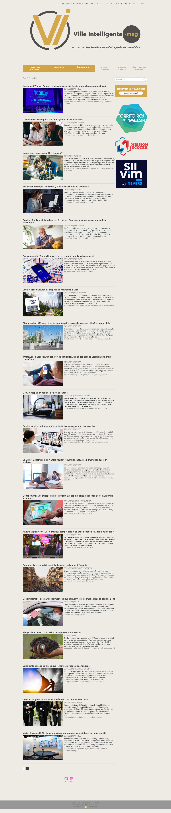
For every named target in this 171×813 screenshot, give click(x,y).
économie (75, 682)
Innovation (59, 68)
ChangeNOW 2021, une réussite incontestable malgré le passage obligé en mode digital (67, 323)
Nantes (95, 478)
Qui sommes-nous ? (75, 4)
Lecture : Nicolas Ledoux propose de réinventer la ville (50, 290)
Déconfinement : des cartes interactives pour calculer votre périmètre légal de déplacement (69, 599)
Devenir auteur (131, 4)
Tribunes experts (121, 69)
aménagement (69, 305)
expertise (84, 408)
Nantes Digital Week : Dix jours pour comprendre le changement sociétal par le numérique (68, 532)
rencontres (104, 749)
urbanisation (96, 305)
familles (88, 478)
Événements (83, 68)
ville (96, 442)
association (68, 648)
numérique (68, 202)
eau (78, 408)
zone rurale (103, 442)
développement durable (85, 339)
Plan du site (78, 807)
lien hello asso (140, 797)
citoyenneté (78, 648)
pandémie (80, 305)
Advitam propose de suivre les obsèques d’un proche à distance (55, 699)
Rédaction (108, 4)
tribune (104, 408)
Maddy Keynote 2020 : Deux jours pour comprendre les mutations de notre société (64, 733)
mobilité (85, 581)
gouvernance (107, 102)
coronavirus (68, 442)
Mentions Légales (93, 4)
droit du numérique (71, 375)
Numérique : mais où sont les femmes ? (43, 153)
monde (95, 682)
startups (74, 751)
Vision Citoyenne (104, 69)
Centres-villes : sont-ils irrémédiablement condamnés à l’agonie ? (56, 565)
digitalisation (79, 478)
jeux (78, 272)
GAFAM (91, 375)
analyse (67, 135)
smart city (75, 135)
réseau (91, 408)
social (110, 478)
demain (72, 339)
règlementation (69, 717)
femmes (89, 102)
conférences (69, 749)
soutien (90, 272)
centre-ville (68, 581)
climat (66, 339)
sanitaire (80, 717)
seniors (82, 514)
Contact (144, 4)
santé (106, 648)
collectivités (68, 478)
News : (3, 63)
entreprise (83, 375)
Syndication (92, 807)
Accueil (61, 4)
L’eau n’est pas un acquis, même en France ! (45, 393)
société (67, 104)
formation (97, 102)
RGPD (97, 375)
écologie (87, 648)
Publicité (118, 4)
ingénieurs (94, 169)
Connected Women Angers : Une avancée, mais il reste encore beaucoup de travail (64, 86)
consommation (69, 408)
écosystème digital (82, 749)
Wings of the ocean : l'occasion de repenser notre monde (52, 632)
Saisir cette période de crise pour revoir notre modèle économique (56, 666)
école (72, 169)
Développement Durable (139, 69)
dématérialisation (70, 238)
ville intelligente (92, 135)
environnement (69, 272)
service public (83, 238)
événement (81, 102)
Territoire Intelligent (34, 69)
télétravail (83, 202)
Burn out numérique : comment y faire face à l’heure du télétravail (56, 187)
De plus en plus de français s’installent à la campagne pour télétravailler (59, 426)
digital (66, 102)
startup (99, 717)
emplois (73, 102)
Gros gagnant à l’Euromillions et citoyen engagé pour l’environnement (58, 256)
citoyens (67, 547)
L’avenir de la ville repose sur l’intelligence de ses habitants (53, 119)
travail (90, 202)
